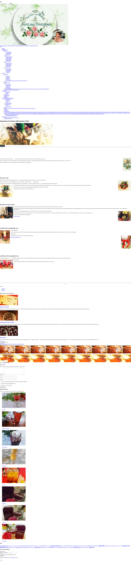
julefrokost (75, 545)
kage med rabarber (108, 545)
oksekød (11, 547)
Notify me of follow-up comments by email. (8, 383)
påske (14, 547)
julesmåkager (96, 545)
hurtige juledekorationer (6, 344)
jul (71, 545)
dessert (28, 545)
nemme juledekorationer (20, 344)
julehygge (81, 545)
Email (1, 553)
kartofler (114, 545)
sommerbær (51, 547)
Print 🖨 (2, 145)
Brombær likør (4, 503)
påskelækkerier (32, 547)
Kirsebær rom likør (4, 447)
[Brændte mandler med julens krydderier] (9, 320)
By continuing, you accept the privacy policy (8, 554)
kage (102, 545)
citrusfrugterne (22, 545)
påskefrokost (26, 547)
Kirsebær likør (4, 522)
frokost (35, 545)
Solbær (46, 547)
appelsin (2, 545)
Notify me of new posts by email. (6, 385)
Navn (1, 375)
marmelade (4, 547)
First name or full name (3, 552)
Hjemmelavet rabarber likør (5, 428)
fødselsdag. (44, 545)
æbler (91, 547)
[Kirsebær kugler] (9, 335)
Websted (1, 379)
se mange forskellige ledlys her (16, 237)
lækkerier (126, 545)
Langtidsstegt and (7, 353)
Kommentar (2, 374)
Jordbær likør (4, 409)
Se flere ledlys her (17, 216)
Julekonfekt (90, 545)
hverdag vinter (55, 545)
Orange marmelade (6, 362)
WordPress (13, 557)
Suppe (56, 547)
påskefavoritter (19, 547)
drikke (31, 545)
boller (11, 545)
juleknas (85, 545)
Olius (6, 557)
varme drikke (86, 547)
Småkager (43, 547)
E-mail (1, 377)
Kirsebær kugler (3, 337)
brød (14, 545)
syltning (65, 547)
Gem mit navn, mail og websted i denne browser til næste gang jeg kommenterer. (14, 381)
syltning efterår (70, 547)
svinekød (60, 547)
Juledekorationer (13, 344)
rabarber (37, 547)
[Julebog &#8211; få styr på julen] (9, 304)
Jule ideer (2, 343)
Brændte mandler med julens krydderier (7, 322)
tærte (82, 547)
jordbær (67, 545)
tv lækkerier (77, 547)
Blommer (8, 545)
